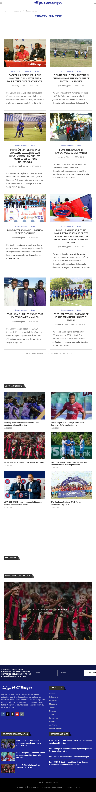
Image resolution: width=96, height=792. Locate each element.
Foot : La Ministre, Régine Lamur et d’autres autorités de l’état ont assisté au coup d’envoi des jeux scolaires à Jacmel (71, 236)
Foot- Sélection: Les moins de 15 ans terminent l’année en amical (71, 317)
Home (6, 11)
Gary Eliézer (20, 85)
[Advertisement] (48, 28)
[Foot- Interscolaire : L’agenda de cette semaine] (25, 208)
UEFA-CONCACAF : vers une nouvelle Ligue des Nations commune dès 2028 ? (23, 503)
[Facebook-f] (3, 714)
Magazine (17, 11)
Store (78, 787)
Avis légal (20, 787)
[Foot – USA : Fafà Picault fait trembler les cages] (24, 445)
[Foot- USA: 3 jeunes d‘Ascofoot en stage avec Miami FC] (25, 292)
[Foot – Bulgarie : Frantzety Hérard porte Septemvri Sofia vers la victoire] (71, 405)
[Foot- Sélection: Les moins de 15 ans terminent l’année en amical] (71, 292)
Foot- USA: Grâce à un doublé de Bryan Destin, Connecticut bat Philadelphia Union (70, 463)
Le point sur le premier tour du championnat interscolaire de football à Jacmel (71, 78)
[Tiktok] (22, 714)
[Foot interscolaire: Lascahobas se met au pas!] (71, 127)
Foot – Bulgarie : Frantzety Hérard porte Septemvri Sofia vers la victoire (67, 424)
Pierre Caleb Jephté (20, 166)
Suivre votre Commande (53, 787)
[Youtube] (17, 714)
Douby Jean (66, 85)
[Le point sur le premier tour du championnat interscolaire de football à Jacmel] (71, 53)
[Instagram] (12, 714)
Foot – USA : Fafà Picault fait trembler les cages (24, 462)
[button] (6, 611)
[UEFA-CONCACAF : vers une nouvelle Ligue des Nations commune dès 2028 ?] (24, 485)
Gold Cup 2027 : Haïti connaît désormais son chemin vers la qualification (22, 424)
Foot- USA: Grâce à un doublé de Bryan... (48, 609)
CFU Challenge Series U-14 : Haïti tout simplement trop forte (66, 503)
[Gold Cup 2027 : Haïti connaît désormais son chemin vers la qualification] (24, 405)
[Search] (95, 3)
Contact (69, 787)
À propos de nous (33, 787)
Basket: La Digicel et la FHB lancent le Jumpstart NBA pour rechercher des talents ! (25, 78)
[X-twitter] (8, 714)
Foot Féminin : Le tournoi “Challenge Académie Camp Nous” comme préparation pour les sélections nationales (25, 155)
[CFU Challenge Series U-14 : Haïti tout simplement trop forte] (71, 485)
